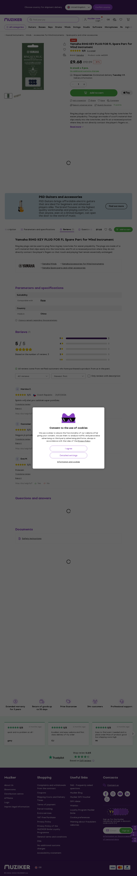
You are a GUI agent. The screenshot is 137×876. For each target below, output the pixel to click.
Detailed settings (68, 455)
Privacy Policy (84, 441)
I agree (68, 448)
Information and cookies (68, 461)
